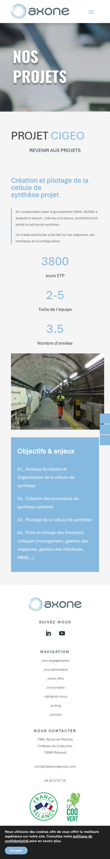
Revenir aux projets (55, 150)
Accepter (16, 851)
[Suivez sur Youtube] (62, 633)
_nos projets (55, 687)
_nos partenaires (55, 669)
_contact (55, 714)
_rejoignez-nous (55, 696)
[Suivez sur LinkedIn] (48, 633)
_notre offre (55, 678)
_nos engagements (55, 660)
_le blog (55, 705)
